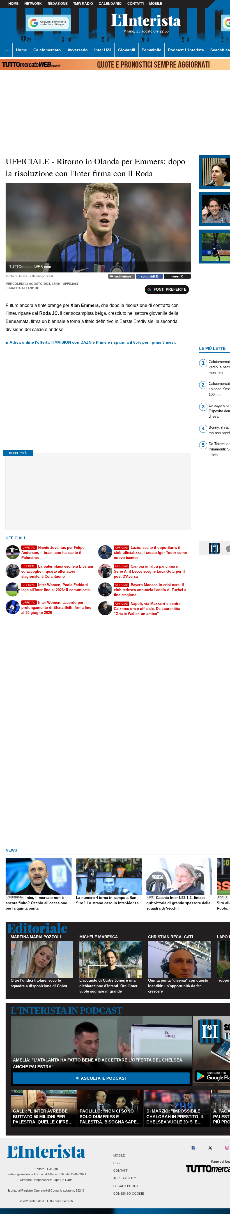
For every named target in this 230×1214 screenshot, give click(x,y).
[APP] (215, 548)
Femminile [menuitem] (151, 50)
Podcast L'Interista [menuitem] (186, 50)
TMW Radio (83, 3)
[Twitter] (210, 1148)
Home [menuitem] (21, 50)
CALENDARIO (110, 3)
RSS (116, 1163)
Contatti (120, 1171)
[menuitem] (7, 50)
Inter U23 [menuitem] (102, 50)
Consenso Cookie (128, 1193)
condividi (148, 276)
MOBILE (155, 3)
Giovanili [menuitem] (126, 50)
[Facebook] (193, 1148)
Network (33, 3)
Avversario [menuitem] (78, 50)
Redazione (58, 3)
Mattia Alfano (21, 288)
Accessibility (124, 1178)
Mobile (119, 1155)
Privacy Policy (125, 1186)
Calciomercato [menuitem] (47, 50)
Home (13, 3)
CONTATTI (135, 3)
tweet (175, 276)
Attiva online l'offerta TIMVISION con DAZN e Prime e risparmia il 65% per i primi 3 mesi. (93, 342)
